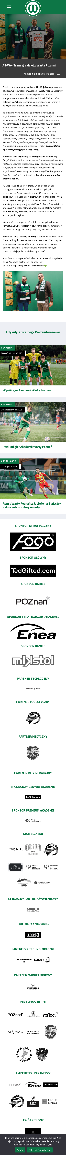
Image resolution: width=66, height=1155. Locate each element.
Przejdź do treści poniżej (40, 74)
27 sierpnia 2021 (9, 466)
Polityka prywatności (40, 1150)
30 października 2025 (11, 410)
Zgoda (20, 1150)
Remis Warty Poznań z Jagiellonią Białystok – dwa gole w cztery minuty (32, 505)
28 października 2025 (11, 353)
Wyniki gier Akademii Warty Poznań (27, 390)
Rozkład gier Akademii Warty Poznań (27, 447)
